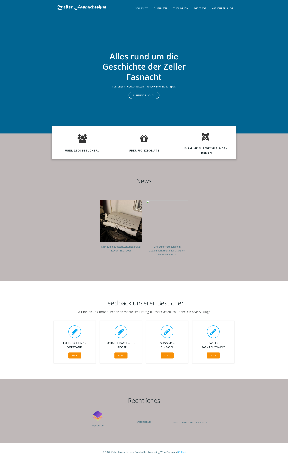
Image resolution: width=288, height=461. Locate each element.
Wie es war (200, 8)
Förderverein (180, 8)
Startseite (141, 8)
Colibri (182, 452)
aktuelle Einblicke (222, 8)
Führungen (160, 8)
